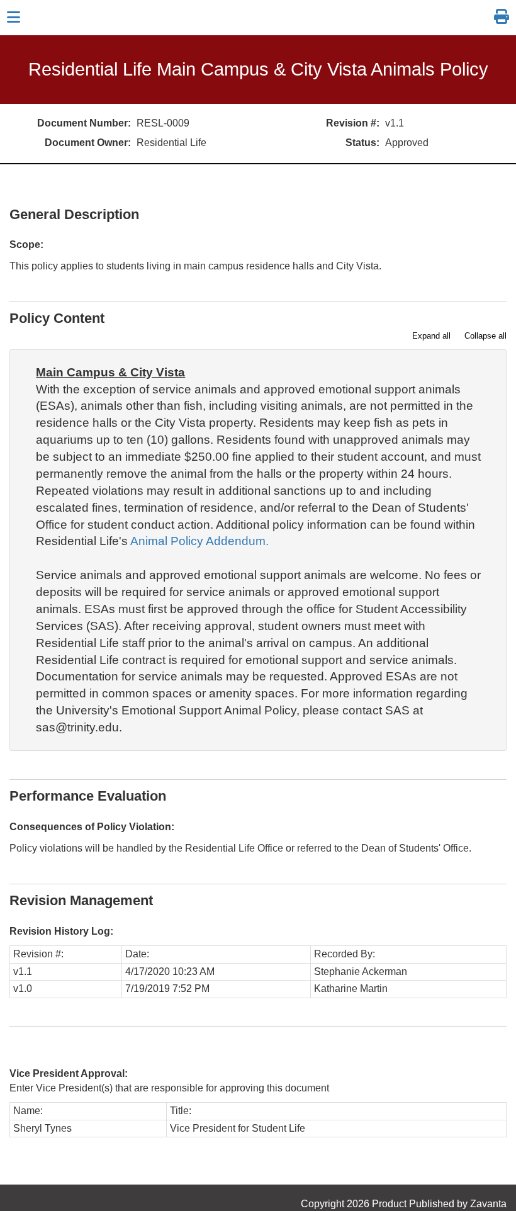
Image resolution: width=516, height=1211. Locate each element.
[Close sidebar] (13, 17)
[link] (501, 17)
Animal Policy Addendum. (199, 541)
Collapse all (485, 336)
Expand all (431, 336)
